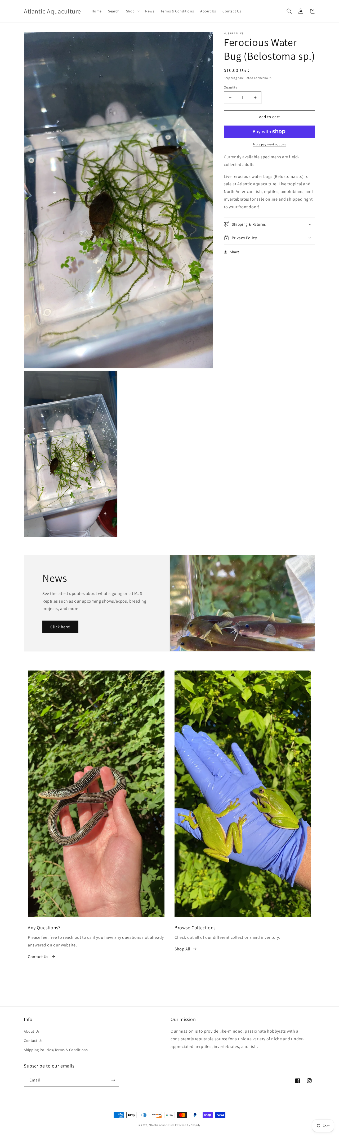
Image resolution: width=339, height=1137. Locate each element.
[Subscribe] (113, 1080)
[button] (132, 11)
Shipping (230, 78)
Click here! (60, 626)
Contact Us (38, 956)
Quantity (230, 87)
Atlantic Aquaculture (162, 1125)
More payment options (269, 144)
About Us (32, 1031)
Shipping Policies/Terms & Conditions (56, 1049)
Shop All (182, 949)
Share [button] (235, 251)
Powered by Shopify (187, 1125)
